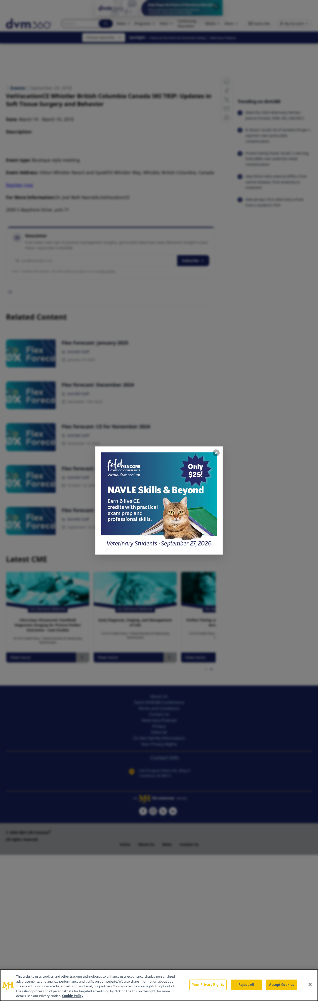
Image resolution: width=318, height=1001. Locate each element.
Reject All (246, 984)
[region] (159, 985)
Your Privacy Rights (208, 984)
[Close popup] (216, 452)
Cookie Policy (72, 996)
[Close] (310, 984)
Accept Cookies (281, 984)
